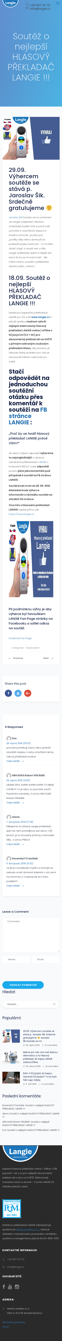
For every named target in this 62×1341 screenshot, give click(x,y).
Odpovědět (13, 761)
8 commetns (52, 1066)
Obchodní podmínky (13, 1322)
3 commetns (48, 1084)
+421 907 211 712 (39, 5)
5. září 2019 (31, 1084)
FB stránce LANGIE (28, 416)
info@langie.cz (39, 9)
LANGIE (42, 462)
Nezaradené (33, 647)
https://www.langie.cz (21, 514)
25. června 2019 (33, 1066)
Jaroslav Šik (15, 217)
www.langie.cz (40, 317)
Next (46, 658)
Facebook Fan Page (20, 638)
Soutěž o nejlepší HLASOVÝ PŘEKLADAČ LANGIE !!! (26, 1123)
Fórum (6, 1326)
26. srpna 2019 (33, 1045)
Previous (18, 658)
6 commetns (51, 1045)
